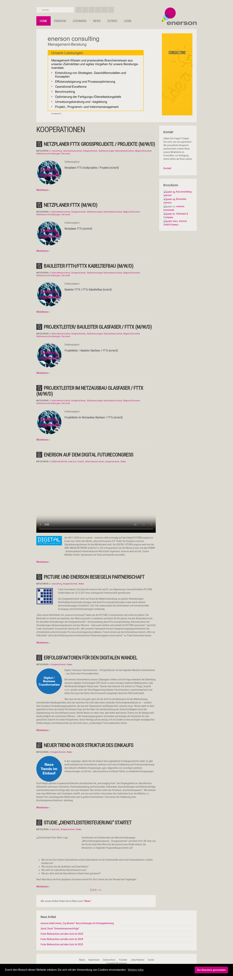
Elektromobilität (59, 461)
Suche (151, 959)
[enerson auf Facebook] (79, 10)
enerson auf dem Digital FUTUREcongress (88, 455)
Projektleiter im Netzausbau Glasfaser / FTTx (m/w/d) (89, 391)
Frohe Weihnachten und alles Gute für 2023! (62, 944)
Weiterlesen (42, 190)
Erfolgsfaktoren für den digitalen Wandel (90, 658)
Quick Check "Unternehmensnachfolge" (60, 928)
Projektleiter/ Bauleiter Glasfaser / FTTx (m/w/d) (98, 327)
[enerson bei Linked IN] (98, 10)
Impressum (94, 959)
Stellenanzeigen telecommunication (116, 151)
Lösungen (79, 21)
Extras (112, 21)
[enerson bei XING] (85, 10)
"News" (87, 901)
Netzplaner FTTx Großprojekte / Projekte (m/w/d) (99, 144)
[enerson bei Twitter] (111, 10)
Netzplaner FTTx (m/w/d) (70, 205)
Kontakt (167, 168)
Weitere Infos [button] (136, 969)
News (97, 21)
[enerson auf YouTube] (104, 10)
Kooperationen (90, 151)
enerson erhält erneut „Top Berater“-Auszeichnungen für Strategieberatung (77, 923)
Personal (66, 153)
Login (127, 21)
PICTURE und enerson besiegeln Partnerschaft (94, 577)
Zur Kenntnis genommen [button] (211, 969)
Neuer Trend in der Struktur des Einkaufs (88, 745)
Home (43, 21)
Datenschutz (109, 959)
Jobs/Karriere (137, 959)
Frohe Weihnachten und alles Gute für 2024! (62, 939)
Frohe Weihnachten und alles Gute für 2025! (62, 933)
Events (81, 461)
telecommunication (72, 151)
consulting (57, 151)
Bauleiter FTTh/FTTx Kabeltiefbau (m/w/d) (88, 266)
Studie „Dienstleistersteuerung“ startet (88, 822)
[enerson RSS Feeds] (91, 10)
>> (100, 890)
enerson (60, 21)
